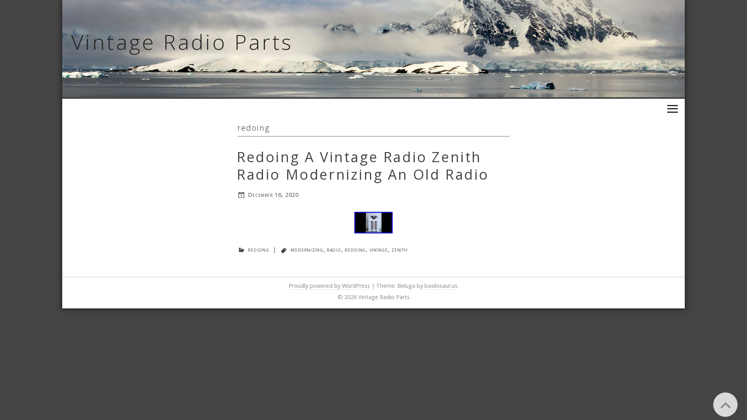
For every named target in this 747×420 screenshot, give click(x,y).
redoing (258, 249)
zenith (399, 249)
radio (334, 249)
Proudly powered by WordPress (329, 285)
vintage (379, 249)
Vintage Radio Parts (182, 41)
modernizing (307, 249)
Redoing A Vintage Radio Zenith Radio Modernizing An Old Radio (363, 165)
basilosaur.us (441, 285)
